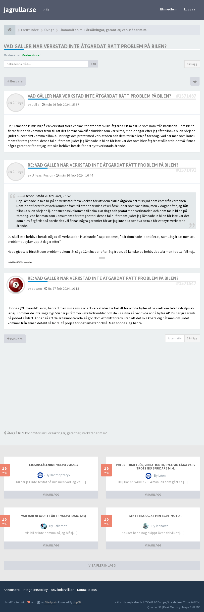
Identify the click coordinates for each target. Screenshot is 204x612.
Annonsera (12, 589)
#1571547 (186, 283)
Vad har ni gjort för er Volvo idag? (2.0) (53, 516)
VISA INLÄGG (51, 494)
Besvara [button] (16, 81)
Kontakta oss (87, 589)
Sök (46, 9)
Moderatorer (31, 55)
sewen (37, 288)
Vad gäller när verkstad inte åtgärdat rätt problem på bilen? (85, 46)
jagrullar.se (20, 9)
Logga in (190, 9)
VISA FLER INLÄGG (102, 565)
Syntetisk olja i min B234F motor (155, 516)
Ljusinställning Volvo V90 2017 (53, 465)
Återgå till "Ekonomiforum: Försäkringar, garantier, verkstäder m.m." (56, 433)
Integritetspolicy (35, 589)
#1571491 (186, 170)
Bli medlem (168, 9)
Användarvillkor (62, 589)
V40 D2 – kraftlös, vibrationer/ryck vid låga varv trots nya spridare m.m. (155, 466)
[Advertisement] (102, 391)
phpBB (77, 602)
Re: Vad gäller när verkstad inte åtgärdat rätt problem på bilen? (103, 165)
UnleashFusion (42, 175)
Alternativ (175, 338)
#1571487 (186, 96)
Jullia (35, 104)
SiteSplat (50, 602)
